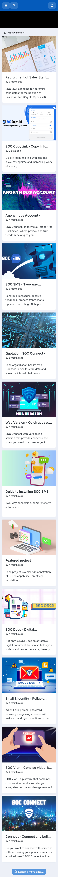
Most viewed (15, 32)
